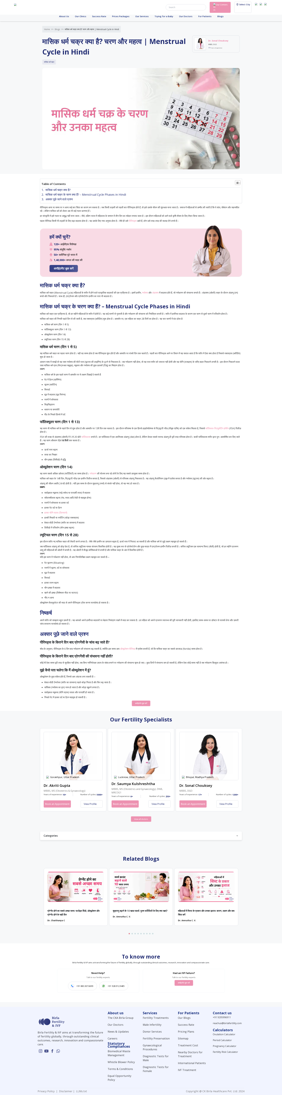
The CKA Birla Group (121, 1018)
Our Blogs (184, 1018)
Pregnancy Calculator (224, 1046)
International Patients (192, 1063)
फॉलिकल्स (86, 436)
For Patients (205, 16)
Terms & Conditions (120, 1069)
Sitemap (183, 1038)
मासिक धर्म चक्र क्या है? (58, 190)
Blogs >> (59, 29)
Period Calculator (222, 1040)
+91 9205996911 (222, 1017)
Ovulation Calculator (224, 1034)
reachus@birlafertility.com (227, 1023)
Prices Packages (120, 16)
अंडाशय (155, 292)
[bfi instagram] (256, 7)
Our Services (142, 16)
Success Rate (99, 16)
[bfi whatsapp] (58, 1051)
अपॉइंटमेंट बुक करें (64, 268)
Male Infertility (152, 1024)
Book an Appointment (57, 804)
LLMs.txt (81, 1091)
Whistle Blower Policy (121, 1062)
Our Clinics (80, 16)
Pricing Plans (186, 1031)
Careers (112, 1038)
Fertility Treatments (156, 1018)
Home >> (48, 29)
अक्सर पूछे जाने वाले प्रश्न (59, 199)
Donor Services (152, 1031)
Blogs (220, 16)
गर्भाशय (145, 292)
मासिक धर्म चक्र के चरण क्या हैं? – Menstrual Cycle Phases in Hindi (86, 195)
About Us (64, 16)
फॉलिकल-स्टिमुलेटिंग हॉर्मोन (217, 428)
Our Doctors (185, 16)
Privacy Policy (47, 1091)
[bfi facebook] (266, 7)
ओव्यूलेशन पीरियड (127, 648)
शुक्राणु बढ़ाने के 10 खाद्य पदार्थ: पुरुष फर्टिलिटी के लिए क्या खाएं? (140, 910)
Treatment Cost (188, 1045)
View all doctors (141, 819)
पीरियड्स (133, 220)
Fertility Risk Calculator (225, 1052)
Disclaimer (65, 1091)
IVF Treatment (187, 1070)
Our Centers (222, 4)
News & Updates (118, 1031)
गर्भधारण (93, 473)
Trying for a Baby (164, 16)
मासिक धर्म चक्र (49, 62)
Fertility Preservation (156, 1038)
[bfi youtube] (261, 7)
